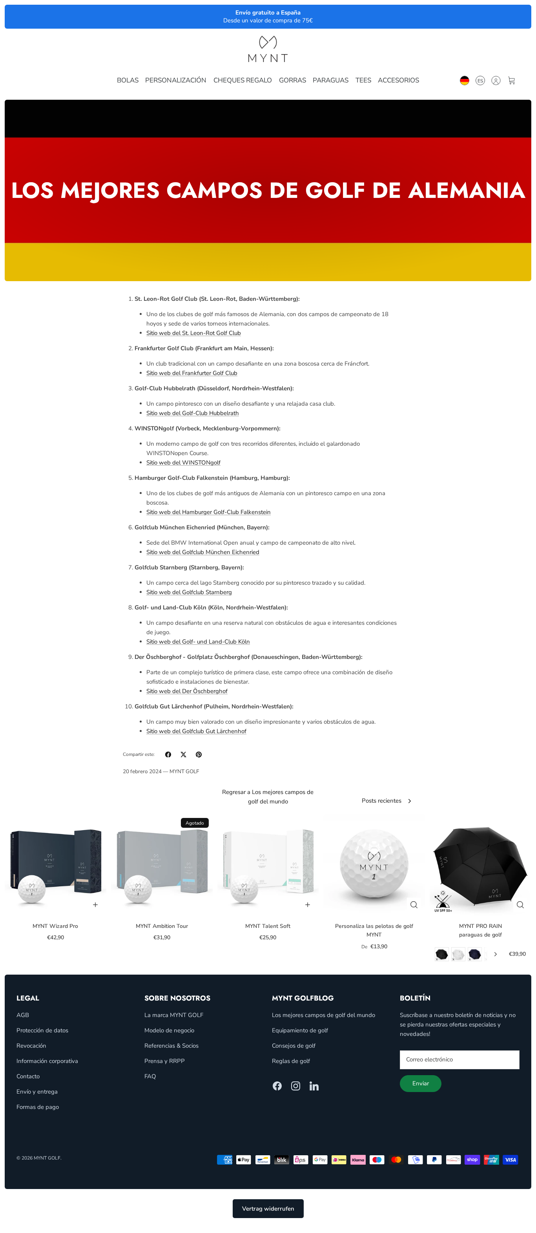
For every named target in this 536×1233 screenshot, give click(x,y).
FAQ (150, 1076)
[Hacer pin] (198, 754)
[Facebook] (277, 1086)
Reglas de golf (291, 1061)
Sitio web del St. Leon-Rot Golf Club (193, 333)
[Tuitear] (183, 754)
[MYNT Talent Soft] (268, 865)
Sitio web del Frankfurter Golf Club (191, 373)
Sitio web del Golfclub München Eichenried (202, 552)
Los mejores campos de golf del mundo (323, 1015)
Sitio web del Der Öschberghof (187, 691)
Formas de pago (37, 1107)
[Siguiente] (495, 954)
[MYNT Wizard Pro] (55, 865)
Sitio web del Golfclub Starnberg (189, 592)
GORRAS (292, 80)
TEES (363, 80)
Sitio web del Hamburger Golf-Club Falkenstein (208, 512)
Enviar (420, 1083)
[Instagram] (295, 1086)
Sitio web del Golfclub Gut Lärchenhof (196, 731)
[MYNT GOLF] (268, 49)
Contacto (28, 1076)
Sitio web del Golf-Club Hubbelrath (192, 413)
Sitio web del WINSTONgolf (183, 462)
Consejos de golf (293, 1046)
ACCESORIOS (398, 80)
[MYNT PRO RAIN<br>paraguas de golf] (480, 865)
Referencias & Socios (171, 1046)
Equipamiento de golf (300, 1030)
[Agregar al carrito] (95, 905)
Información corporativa (47, 1061)
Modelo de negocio (169, 1030)
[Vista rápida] (414, 905)
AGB (22, 1015)
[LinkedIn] (314, 1086)
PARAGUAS (330, 80)
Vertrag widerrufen (268, 1209)
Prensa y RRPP (164, 1061)
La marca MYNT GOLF (173, 1015)
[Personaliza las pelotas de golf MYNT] (374, 865)
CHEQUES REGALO (242, 80)
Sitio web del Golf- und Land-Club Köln (198, 642)
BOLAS (128, 80)
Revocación (31, 1046)
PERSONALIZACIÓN (175, 80)
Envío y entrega (37, 1092)
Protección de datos (42, 1030)
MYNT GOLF (47, 1158)
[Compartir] (168, 754)
